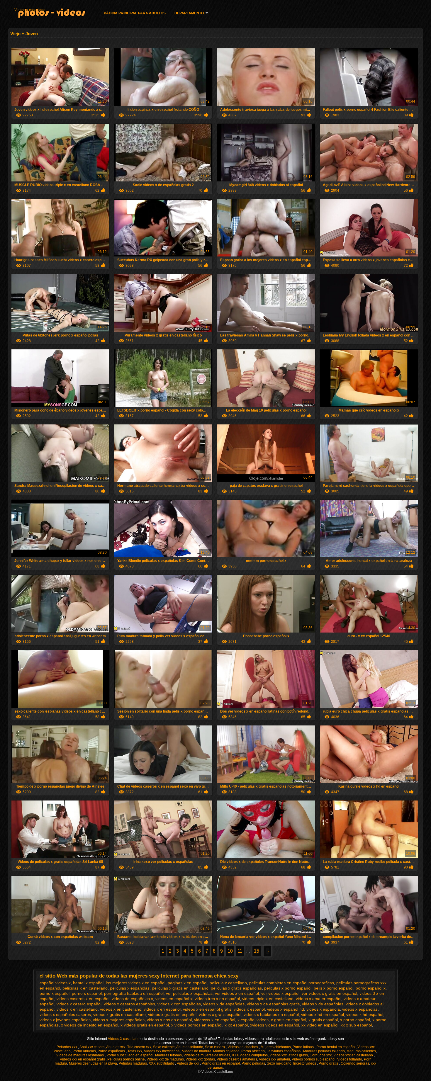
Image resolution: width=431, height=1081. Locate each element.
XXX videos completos (250, 1055)
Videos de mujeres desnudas (207, 1055)
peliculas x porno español (287, 988)
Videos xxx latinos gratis (288, 1055)
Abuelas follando (189, 1047)
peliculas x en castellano (85, 988)
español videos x (55, 982)
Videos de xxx (188, 1063)
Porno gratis (329, 1063)
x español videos (253, 1019)
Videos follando (349, 1059)
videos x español (249, 1009)
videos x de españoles (322, 1004)
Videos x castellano (29, 10)
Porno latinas (304, 1047)
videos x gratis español (220, 1014)
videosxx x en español (214, 1019)
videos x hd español (364, 1014)
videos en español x (173, 998)
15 (256, 951)
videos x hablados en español (271, 1014)
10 (230, 951)
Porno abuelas (84, 1051)
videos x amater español (318, 998)
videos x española (323, 1009)
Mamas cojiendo (226, 1051)
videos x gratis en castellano (119, 1014)
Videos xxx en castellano (353, 1055)
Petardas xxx (67, 1047)
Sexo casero (215, 1047)
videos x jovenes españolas (65, 1019)
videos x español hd (285, 1009)
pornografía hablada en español (134, 993)
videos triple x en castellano (267, 998)
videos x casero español (79, 1004)
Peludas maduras (133, 1063)
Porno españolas (112, 1051)
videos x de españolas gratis (273, 1004)
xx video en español (319, 1025)
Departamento (189, 13)
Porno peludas (253, 1063)
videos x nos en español (169, 1019)
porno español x (371, 988)
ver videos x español (280, 993)
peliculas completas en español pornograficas (291, 982)
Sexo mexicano (279, 1063)
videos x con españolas (179, 1004)
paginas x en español (187, 982)
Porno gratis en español (221, 1063)
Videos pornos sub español (313, 1059)
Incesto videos (305, 1063)
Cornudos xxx (321, 1055)
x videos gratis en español (145, 1025)
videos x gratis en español (172, 1014)
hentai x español (88, 982)
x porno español (355, 1019)
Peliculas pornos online (126, 1059)
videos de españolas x (132, 998)
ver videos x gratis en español (329, 993)
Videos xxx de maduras (165, 1059)
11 (239, 951)
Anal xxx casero (92, 1047)
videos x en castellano (77, 1009)
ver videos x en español (237, 993)
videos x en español (162, 1009)
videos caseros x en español (83, 998)
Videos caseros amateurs (237, 1059)
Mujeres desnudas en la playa (93, 1063)
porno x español (54, 993)
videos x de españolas (224, 1004)
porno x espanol (87, 993)
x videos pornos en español (196, 1025)
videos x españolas (360, 1009)
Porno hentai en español (336, 1047)
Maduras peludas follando (324, 1051)
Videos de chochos (243, 1047)
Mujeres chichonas (276, 1047)
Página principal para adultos (135, 13)
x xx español (236, 1025)
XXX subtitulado (162, 1063)
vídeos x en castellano (120, 1009)
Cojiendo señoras (355, 1063)
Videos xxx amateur (274, 1059)
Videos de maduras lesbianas (80, 1055)
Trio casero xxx (139, 1047)
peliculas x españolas (130, 988)
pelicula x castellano (228, 982)
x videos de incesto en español (89, 1025)
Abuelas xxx (115, 1047)
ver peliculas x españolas (189, 993)
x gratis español (323, 1019)
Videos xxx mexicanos (162, 1051)
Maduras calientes (361, 1051)
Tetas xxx (135, 1051)
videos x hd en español (322, 1014)
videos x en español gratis (207, 1009)
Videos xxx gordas (200, 1059)
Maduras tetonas (168, 1055)
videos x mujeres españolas (119, 1019)
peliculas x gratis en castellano (180, 988)
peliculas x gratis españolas (236, 988)
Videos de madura (196, 1051)
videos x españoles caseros (65, 1014)
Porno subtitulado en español (129, 1055)
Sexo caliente (164, 1047)
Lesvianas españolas (284, 1051)
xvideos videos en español (274, 1025)
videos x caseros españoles (129, 1004)
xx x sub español (356, 1025)
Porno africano (253, 1051)
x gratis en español (288, 1019)
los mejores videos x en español (135, 982)
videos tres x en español (217, 998)
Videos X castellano (124, 1039)
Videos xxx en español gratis (83, 1059)
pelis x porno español (333, 988)
